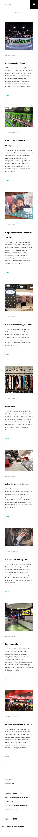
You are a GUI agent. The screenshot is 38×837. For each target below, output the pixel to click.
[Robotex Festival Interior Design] (19, 700)
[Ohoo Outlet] (19, 379)
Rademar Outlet (11, 644)
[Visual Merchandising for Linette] (19, 297)
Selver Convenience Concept (16, 484)
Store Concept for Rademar (16, 63)
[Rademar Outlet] (19, 617)
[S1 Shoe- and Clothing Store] (19, 537)
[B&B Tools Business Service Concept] (19, 117)
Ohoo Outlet (10, 406)
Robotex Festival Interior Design (18, 724)
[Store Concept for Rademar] (19, 36)
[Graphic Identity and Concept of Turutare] (19, 205)
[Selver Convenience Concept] (19, 460)
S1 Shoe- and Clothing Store (16, 559)
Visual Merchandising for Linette (18, 325)
